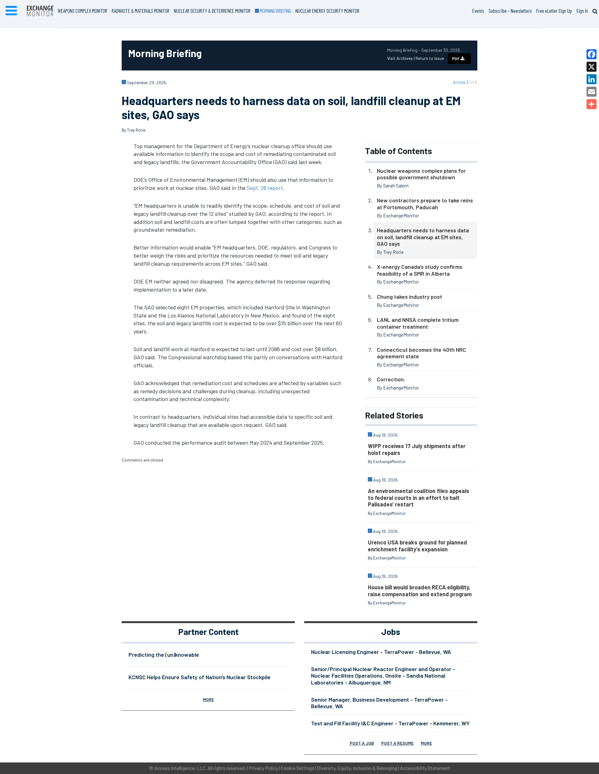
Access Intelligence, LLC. (180, 768)
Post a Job (362, 743)
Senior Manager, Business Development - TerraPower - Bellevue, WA (379, 703)
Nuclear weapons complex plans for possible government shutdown (421, 174)
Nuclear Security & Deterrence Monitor (212, 10)
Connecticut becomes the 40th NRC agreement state (421, 353)
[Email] (591, 91)
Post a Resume (397, 743)
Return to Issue (430, 58)
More (208, 699)
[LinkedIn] (591, 79)
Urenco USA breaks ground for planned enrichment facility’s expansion (417, 546)
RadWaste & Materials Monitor (140, 10)
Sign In (582, 10)
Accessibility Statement (425, 768)
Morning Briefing (275, 10)
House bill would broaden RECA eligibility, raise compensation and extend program (420, 590)
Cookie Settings (297, 768)
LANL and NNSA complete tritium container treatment (418, 323)
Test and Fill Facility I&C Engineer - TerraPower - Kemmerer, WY (390, 723)
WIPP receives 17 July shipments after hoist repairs (416, 449)
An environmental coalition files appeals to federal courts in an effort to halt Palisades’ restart (418, 497)
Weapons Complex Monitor (82, 10)
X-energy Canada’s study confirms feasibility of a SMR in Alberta (419, 270)
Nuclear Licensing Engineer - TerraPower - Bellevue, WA (381, 651)
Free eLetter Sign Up (554, 10)
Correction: (391, 379)
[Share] (591, 104)
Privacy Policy (263, 768)
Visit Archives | (401, 58)
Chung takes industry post (409, 296)
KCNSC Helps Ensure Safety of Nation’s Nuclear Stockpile (199, 677)
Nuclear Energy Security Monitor (327, 10)
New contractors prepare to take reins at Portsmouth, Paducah (425, 203)
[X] (591, 66)
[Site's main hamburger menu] (11, 11)
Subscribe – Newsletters (510, 10)
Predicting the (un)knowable (164, 654)
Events (478, 10)
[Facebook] (591, 54)
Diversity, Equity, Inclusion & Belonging (357, 768)
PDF (456, 58)
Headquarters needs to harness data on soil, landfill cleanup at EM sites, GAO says (423, 237)
